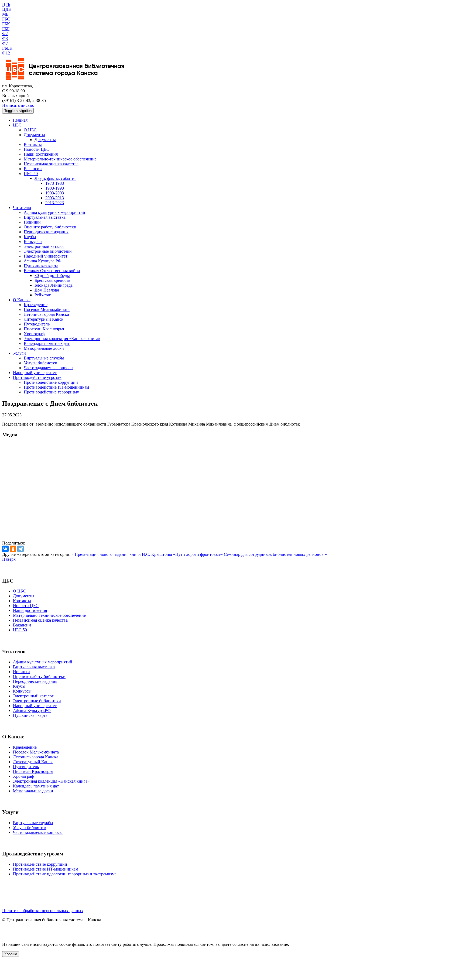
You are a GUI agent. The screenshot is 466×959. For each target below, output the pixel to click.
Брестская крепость (52, 280)
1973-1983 (54, 183)
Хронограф (34, 333)
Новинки (32, 222)
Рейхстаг (43, 295)
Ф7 (5, 43)
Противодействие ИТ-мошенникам (56, 387)
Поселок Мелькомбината (47, 309)
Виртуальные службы (44, 358)
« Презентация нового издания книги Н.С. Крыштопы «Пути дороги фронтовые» (147, 554)
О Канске (21, 299)
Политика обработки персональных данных (42, 910)
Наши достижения (41, 154)
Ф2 (5, 33)
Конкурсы (33, 241)
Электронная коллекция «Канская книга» (62, 338)
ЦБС (17, 125)
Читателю (22, 207)
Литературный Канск (43, 319)
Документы (34, 134)
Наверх (9, 559)
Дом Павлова (47, 290)
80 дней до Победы (52, 275)
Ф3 (5, 38)
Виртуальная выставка (45, 217)
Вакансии (33, 168)
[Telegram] (20, 549)
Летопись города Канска (46, 314)
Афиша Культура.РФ (42, 261)
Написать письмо (18, 105)
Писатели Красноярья (44, 329)
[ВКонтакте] (5, 549)
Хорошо (10, 954)
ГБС (6, 19)
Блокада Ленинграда (54, 285)
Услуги (19, 353)
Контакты (33, 144)
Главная (20, 120)
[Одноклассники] (13, 549)
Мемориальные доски (44, 348)
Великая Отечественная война (52, 270)
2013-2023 (54, 202)
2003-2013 (54, 198)
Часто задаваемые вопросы (48, 367)
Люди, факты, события (55, 178)
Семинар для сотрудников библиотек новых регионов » (275, 554)
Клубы (30, 236)
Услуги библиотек (40, 363)
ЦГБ (6, 4)
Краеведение (35, 304)
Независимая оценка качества (51, 164)
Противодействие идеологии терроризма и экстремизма (64, 874)
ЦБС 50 (31, 173)
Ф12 (6, 53)
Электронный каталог (44, 246)
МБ (5, 14)
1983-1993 (54, 188)
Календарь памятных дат (47, 343)
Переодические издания (35, 681)
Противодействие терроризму (51, 392)
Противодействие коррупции (51, 382)
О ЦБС (30, 130)
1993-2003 (54, 193)
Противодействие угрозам (37, 377)
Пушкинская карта (41, 265)
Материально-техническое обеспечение (60, 159)
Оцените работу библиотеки (50, 227)
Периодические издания (46, 232)
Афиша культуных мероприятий (42, 662)
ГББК (7, 48)
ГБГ (5, 28)
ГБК (6, 24)
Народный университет (45, 256)
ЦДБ (6, 9)
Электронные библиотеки (48, 251)
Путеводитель (37, 324)
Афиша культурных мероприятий (54, 212)
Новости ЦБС (36, 149)
